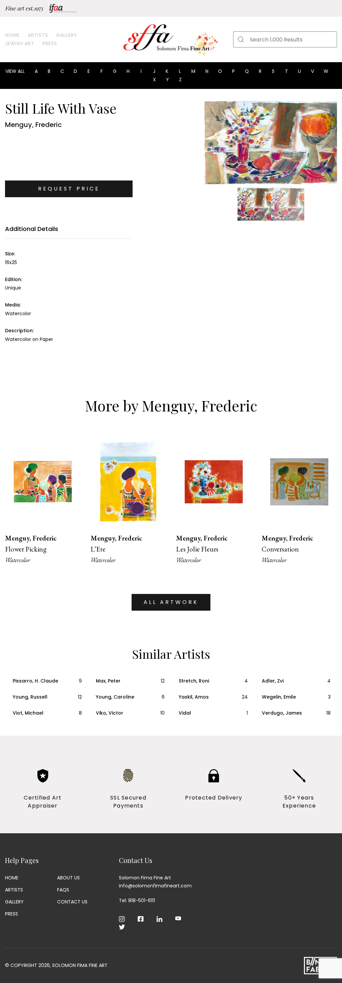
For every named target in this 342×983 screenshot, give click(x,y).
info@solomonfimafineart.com (155, 885)
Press (49, 43)
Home (12, 35)
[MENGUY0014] (270, 142)
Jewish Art (19, 43)
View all (15, 71)
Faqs (63, 889)
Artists (38, 35)
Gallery (66, 35)
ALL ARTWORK (171, 602)
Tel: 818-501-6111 (137, 900)
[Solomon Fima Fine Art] (171, 39)
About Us (68, 877)
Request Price (69, 189)
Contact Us (72, 901)
